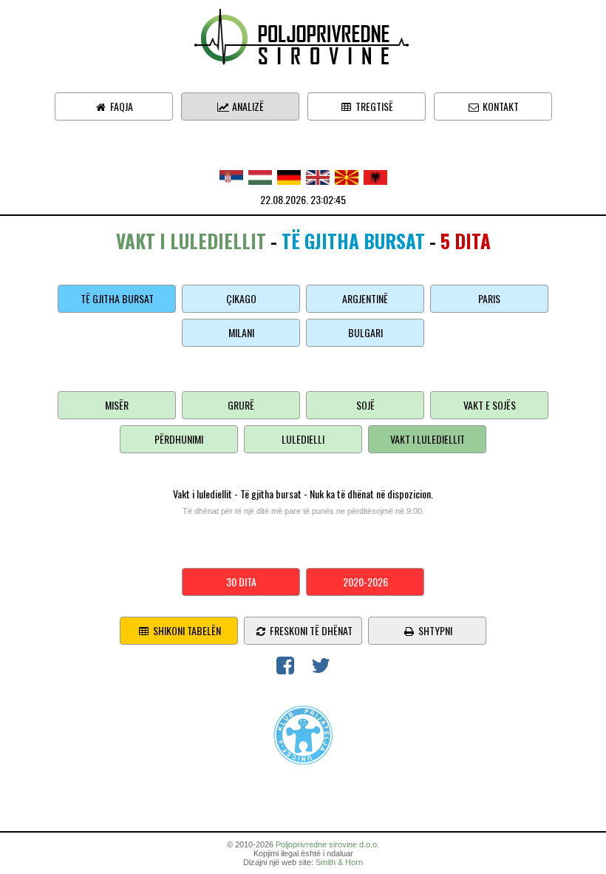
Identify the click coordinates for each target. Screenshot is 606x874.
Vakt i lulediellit (427, 439)
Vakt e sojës (489, 405)
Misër (117, 405)
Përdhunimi (178, 439)
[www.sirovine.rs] (303, 35)
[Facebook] (285, 668)
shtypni (434, 630)
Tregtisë (373, 106)
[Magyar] (260, 175)
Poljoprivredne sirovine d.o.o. (327, 844)
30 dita (241, 581)
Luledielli (303, 439)
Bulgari (365, 332)
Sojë (365, 405)
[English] (318, 175)
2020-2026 (365, 581)
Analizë (247, 106)
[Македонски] (346, 175)
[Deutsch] (289, 175)
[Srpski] (231, 175)
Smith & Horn (339, 862)
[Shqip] (375, 175)
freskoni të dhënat (310, 630)
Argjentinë (365, 298)
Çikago (241, 298)
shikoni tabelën (186, 630)
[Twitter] (321, 668)
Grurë (241, 405)
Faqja (120, 106)
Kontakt (499, 106)
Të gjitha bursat (117, 298)
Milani (241, 332)
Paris (489, 298)
